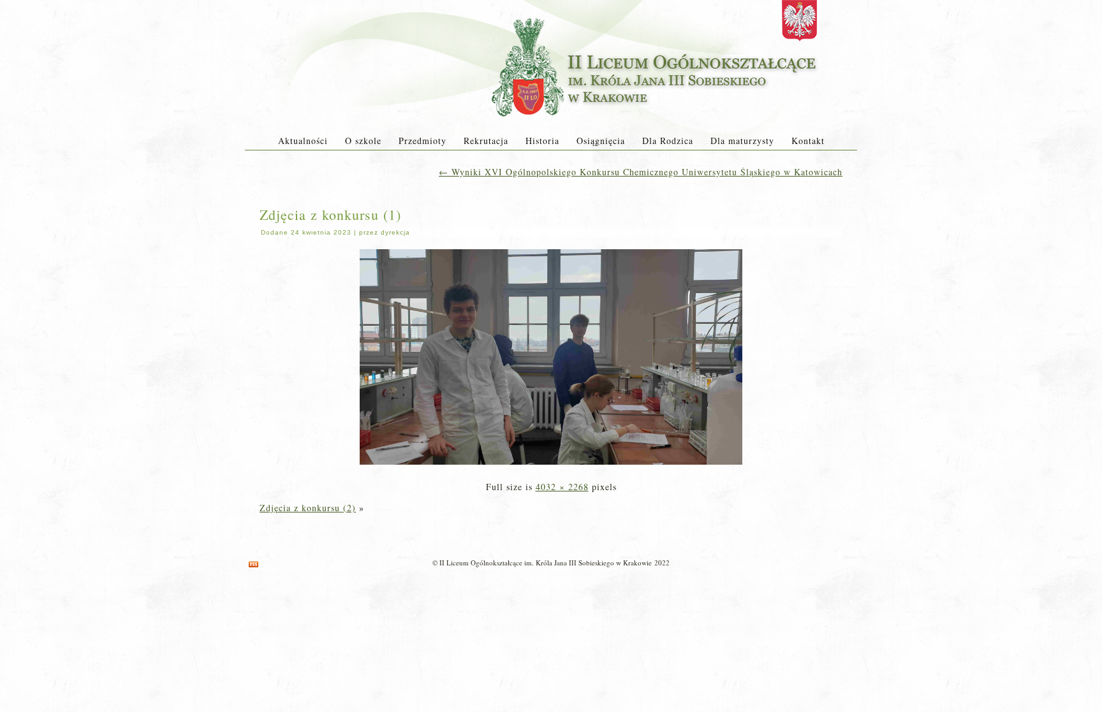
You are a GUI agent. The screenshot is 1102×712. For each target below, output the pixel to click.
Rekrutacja (486, 140)
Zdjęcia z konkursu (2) (308, 508)
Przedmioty (422, 140)
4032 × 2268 (562, 487)
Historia (542, 140)
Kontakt (808, 140)
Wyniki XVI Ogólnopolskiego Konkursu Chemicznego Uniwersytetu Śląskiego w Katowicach (640, 172)
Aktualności (303, 140)
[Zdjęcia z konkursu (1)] (551, 466)
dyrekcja (395, 232)
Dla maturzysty (742, 140)
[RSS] (253, 564)
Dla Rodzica (667, 140)
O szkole (363, 140)
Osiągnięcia (601, 140)
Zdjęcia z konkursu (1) (330, 214)
